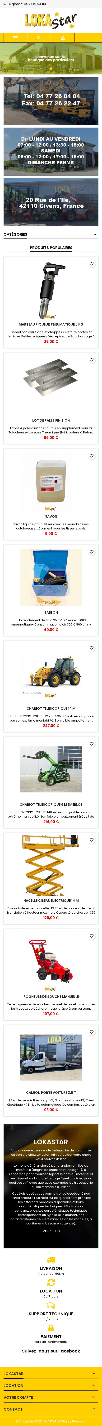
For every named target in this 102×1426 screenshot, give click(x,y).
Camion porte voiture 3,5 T (51, 1092)
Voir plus (51, 1231)
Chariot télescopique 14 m (51, 708)
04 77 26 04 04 (35, 4)
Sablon (51, 612)
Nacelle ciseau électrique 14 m (51, 900)
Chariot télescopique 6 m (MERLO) (51, 804)
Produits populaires (51, 247)
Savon (51, 516)
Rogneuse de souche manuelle (51, 996)
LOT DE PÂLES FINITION (51, 420)
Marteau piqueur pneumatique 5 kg (51, 324)
